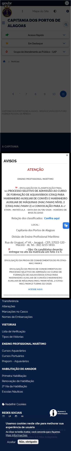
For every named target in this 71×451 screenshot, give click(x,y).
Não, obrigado (28, 441)
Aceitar (11, 442)
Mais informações (16, 435)
